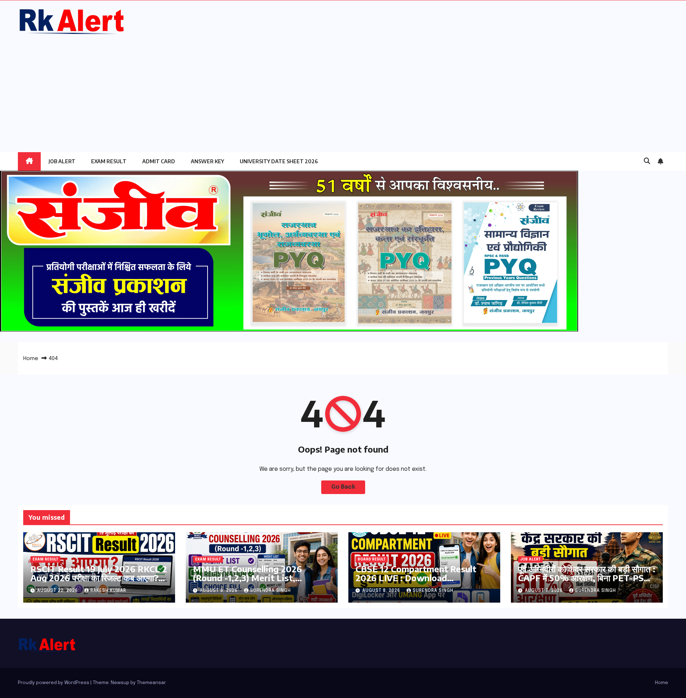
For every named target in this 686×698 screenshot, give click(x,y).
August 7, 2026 (544, 591)
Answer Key (207, 161)
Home (30, 359)
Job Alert (62, 161)
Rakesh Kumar (108, 591)
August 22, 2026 (58, 591)
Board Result (372, 559)
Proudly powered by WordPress (54, 682)
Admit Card (158, 161)
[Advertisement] (343, 90)
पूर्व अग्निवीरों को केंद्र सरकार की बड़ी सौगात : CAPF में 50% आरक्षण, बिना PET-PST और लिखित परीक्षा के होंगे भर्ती (586, 577)
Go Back (343, 487)
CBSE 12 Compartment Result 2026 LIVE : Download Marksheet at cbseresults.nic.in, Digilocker (421, 582)
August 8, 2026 (219, 591)
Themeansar (151, 682)
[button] (647, 161)
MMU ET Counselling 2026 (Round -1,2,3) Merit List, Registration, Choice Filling (248, 577)
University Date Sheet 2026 (279, 161)
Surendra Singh (270, 591)
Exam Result (108, 161)
